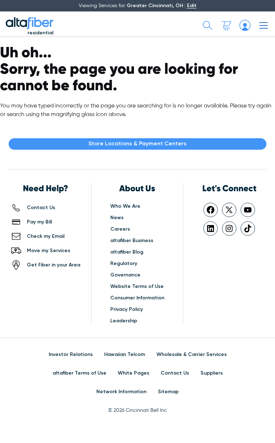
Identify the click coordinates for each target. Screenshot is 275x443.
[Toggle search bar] (207, 25)
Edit (192, 5)
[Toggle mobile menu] (263, 25)
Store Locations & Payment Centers (137, 144)
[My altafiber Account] (245, 25)
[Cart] (226, 25)
